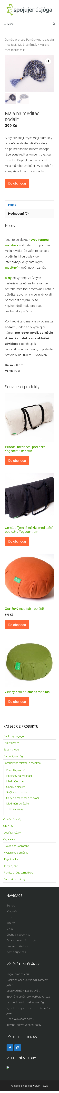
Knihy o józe (10, 866)
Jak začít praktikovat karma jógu (26, 1002)
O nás (10, 928)
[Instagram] (17, 1047)
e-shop (19, 39)
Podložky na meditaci (19, 775)
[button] (48, 61)
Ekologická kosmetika (16, 846)
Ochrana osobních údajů (21, 940)
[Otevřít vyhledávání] (54, 24)
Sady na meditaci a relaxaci (22, 798)
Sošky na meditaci (17, 792)
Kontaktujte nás (16, 952)
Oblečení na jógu (13, 819)
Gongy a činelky (15, 787)
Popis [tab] (12, 205)
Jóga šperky (10, 859)
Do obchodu (17, 183)
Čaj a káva (9, 839)
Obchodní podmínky (18, 934)
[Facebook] (10, 1047)
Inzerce (11, 923)
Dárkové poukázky (14, 879)
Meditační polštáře (17, 803)
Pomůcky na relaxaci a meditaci (22, 763)
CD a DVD (9, 826)
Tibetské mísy (14, 809)
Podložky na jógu (13, 736)
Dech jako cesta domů (20, 1019)
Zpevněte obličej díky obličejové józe (28, 996)
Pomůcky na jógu (13, 756)
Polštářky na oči (16, 770)
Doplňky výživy (12, 832)
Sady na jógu (11, 749)
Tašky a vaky (11, 742)
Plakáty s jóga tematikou (18, 872)
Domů (9, 39)
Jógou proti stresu (18, 974)
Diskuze (11, 917)
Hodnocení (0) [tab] (18, 213)
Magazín (12, 911)
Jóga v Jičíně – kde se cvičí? (23, 990)
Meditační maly (27, 44)
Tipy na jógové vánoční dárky (24, 1024)
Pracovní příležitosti (18, 946)
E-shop (11, 905)
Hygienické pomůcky (15, 852)
